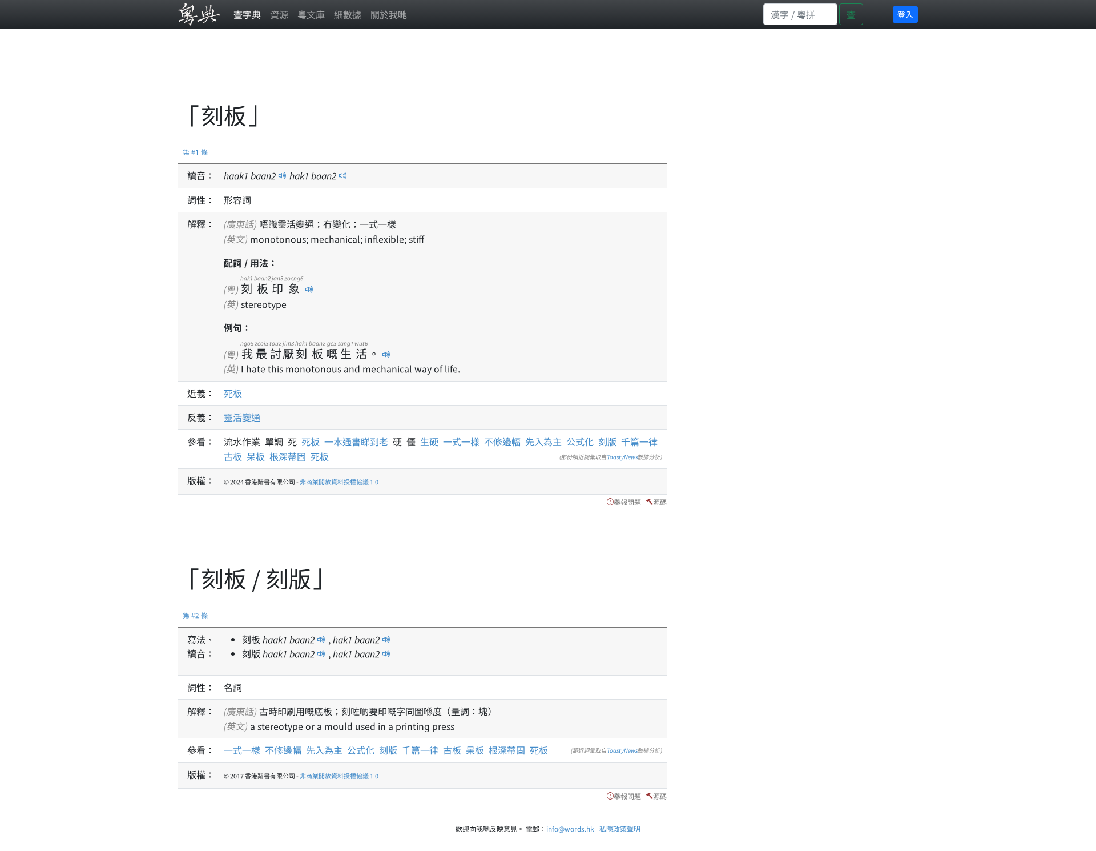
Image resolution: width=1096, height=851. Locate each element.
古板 (233, 456)
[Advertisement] (386, 71)
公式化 (580, 441)
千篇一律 (639, 441)
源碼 (660, 502)
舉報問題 (627, 502)
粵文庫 (311, 14)
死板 (233, 393)
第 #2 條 (195, 615)
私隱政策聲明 (619, 828)
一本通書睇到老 (358, 441)
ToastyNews (622, 456)
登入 (905, 14)
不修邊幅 (502, 441)
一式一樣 (461, 441)
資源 (279, 14)
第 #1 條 (195, 151)
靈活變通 (242, 417)
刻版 (607, 441)
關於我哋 (388, 14)
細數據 (347, 14)
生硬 (431, 441)
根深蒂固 (287, 456)
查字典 (247, 14)
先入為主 (543, 441)
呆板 (256, 456)
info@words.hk (570, 828)
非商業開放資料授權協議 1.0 (339, 481)
